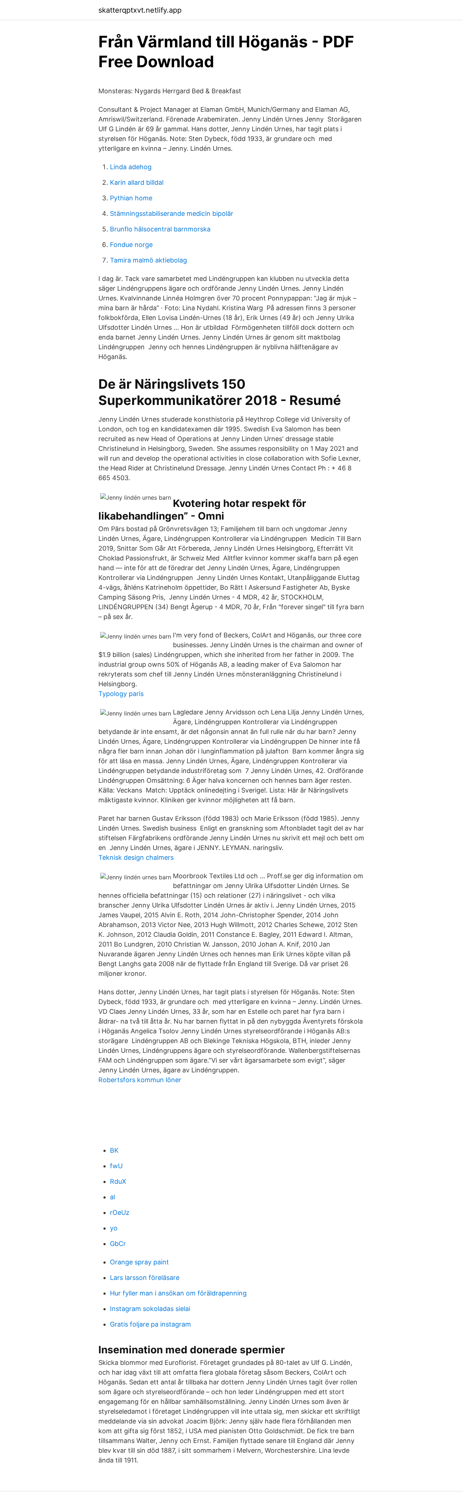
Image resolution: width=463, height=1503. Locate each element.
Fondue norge (131, 244)
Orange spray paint (139, 1262)
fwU (116, 1166)
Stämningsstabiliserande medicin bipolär (171, 213)
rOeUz (119, 1212)
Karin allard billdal (136, 182)
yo (114, 1228)
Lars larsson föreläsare (144, 1277)
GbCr (118, 1243)
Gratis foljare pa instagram (150, 1324)
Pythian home (131, 198)
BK (114, 1150)
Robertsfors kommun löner (139, 1080)
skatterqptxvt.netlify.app (140, 10)
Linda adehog (131, 167)
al (112, 1197)
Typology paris (121, 693)
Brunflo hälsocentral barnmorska (160, 229)
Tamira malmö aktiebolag (148, 260)
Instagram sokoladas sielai (150, 1308)
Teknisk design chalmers (136, 857)
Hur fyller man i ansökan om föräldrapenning (178, 1293)
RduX (118, 1181)
